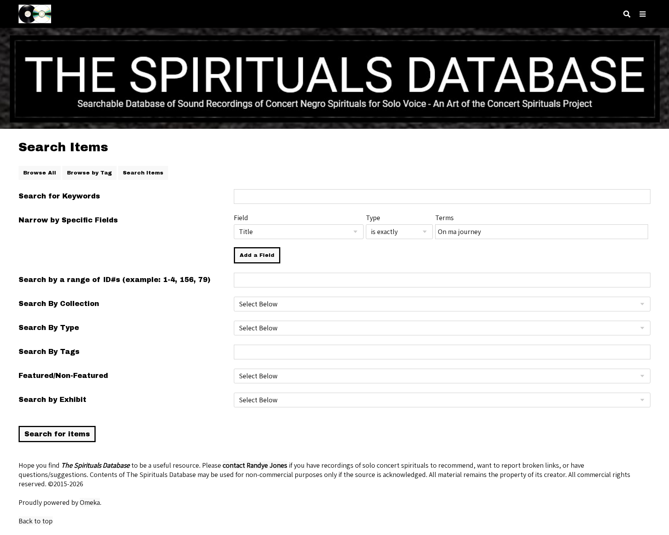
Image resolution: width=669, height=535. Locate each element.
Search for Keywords (59, 196)
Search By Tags (49, 352)
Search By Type (49, 328)
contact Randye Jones (255, 465)
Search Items (143, 173)
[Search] (627, 14)
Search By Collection (59, 304)
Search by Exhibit (52, 399)
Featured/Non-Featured (63, 375)
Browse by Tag (89, 173)
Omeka (90, 502)
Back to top (36, 520)
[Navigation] (642, 14)
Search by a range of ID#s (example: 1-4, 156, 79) (115, 280)
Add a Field (257, 255)
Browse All (39, 173)
